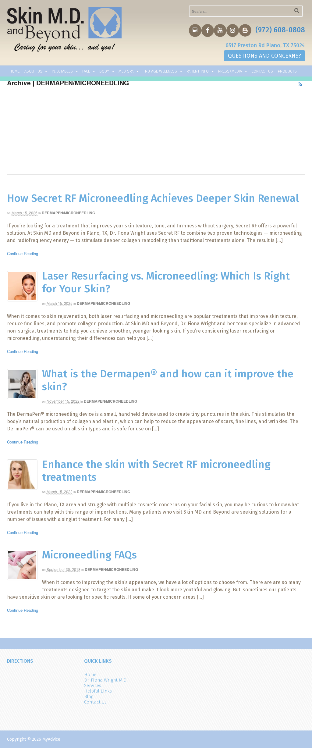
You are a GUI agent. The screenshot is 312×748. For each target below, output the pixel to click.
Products (287, 71)
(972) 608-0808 (280, 30)
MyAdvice (51, 739)
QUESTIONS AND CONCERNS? (264, 55)
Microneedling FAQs (89, 554)
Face (86, 71)
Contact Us (262, 71)
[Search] (296, 10)
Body (104, 71)
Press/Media (230, 71)
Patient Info (197, 71)
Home (14, 71)
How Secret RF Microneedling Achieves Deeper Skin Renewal (153, 198)
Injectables (62, 71)
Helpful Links (98, 691)
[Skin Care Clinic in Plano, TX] (64, 31)
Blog (88, 696)
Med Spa (126, 71)
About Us (33, 71)
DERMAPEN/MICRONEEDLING (68, 212)
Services (92, 685)
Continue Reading (22, 253)
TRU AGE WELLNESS (160, 71)
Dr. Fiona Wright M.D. (105, 680)
